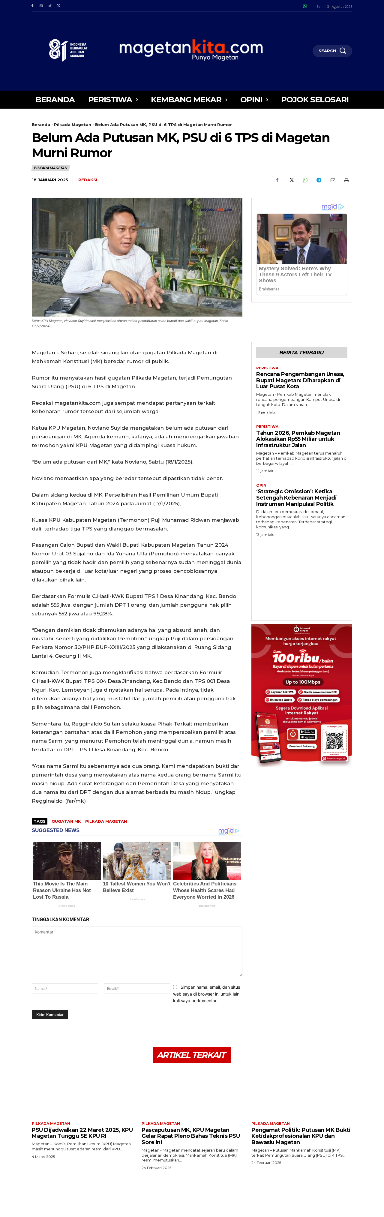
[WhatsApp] (305, 180)
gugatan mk (66, 821)
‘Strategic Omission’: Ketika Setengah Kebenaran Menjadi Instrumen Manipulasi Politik (296, 497)
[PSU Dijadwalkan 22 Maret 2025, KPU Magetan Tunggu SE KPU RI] (82, 1093)
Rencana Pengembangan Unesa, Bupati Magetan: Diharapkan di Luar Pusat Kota (300, 380)
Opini (262, 485)
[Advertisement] (302, 577)
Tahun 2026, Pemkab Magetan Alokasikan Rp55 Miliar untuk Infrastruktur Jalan (298, 439)
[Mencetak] (346, 180)
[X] (59, 6)
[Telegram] (319, 180)
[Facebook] (32, 6)
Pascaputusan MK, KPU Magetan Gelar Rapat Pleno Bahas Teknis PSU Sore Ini (191, 1136)
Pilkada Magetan (72, 124)
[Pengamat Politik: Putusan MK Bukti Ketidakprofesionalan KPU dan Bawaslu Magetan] (301, 1093)
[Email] (332, 180)
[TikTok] (49, 6)
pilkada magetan (106, 821)
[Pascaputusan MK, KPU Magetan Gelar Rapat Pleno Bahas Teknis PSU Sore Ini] (192, 1093)
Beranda (41, 124)
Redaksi (87, 179)
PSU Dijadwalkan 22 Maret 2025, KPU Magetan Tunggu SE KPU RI (82, 1133)
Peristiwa (267, 368)
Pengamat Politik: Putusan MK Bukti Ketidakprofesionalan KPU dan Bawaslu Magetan (300, 1136)
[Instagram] (41, 6)
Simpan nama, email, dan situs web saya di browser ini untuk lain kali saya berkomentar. (206, 993)
